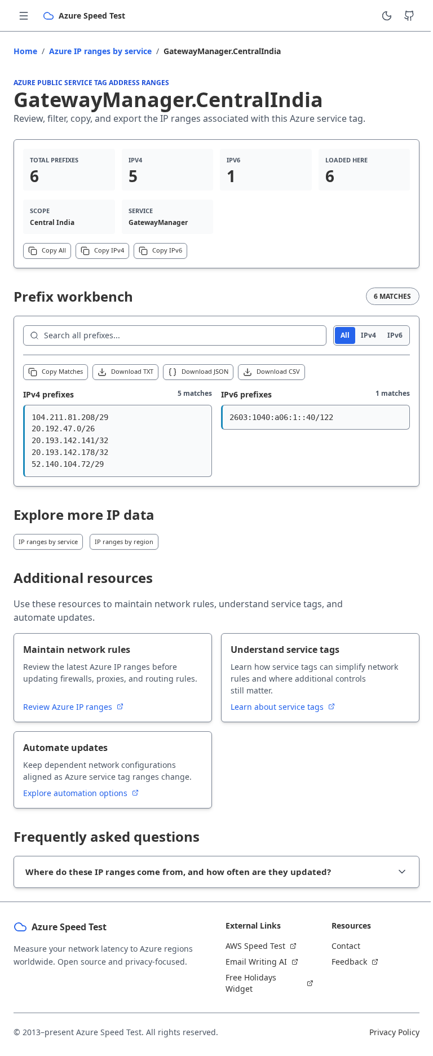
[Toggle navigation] (24, 16)
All (345, 335)
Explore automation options (76, 793)
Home (25, 51)
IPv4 (368, 335)
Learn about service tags (278, 706)
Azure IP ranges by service (100, 51)
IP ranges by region (124, 541)
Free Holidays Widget (247, 983)
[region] (117, 441)
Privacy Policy (386, 1032)
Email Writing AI (252, 961)
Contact (339, 945)
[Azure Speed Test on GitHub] (409, 16)
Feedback (343, 961)
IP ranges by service (48, 541)
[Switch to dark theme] (387, 16)
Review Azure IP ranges (68, 706)
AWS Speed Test (251, 945)
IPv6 (395, 335)
